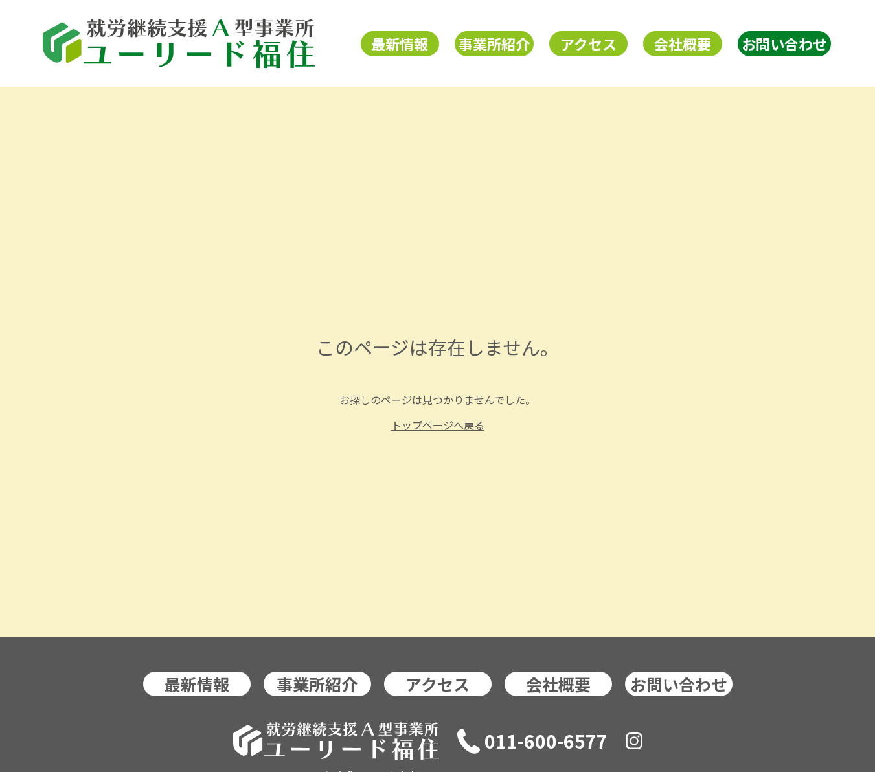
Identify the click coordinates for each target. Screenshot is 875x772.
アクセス (588, 43)
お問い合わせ (784, 43)
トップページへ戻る (437, 425)
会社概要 (682, 43)
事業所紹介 (494, 43)
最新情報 (399, 43)
